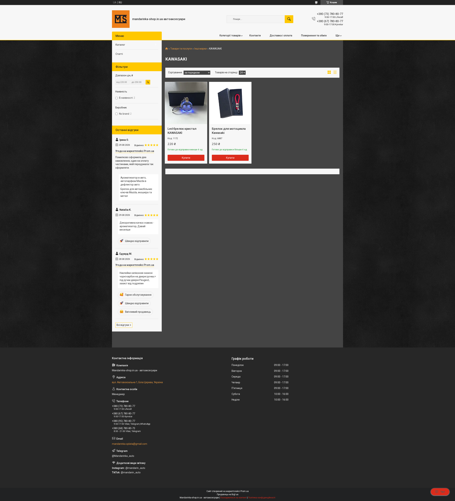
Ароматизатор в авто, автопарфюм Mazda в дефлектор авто (133, 181)
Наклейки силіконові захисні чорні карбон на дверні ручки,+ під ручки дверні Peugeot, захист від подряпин (138, 278)
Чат (442, 491)
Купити (186, 157)
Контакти (255, 35)
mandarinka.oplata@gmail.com (129, 443)
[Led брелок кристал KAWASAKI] (186, 103)
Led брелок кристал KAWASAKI (182, 131)
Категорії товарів (230, 35)
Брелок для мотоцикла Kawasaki (229, 131)
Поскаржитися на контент (233, 497)
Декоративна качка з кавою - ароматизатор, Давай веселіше (137, 226)
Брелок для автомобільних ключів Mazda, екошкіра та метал (136, 192)
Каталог (120, 44)
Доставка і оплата (281, 35)
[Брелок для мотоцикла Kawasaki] (230, 103)
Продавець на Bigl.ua (227, 494)
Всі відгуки (123, 325)
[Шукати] (289, 19)
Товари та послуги (181, 48)
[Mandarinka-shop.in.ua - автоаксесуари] (121, 19)
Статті (119, 54)
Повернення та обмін (314, 35)
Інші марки (200, 48)
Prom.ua (244, 491)
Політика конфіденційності (261, 497)
